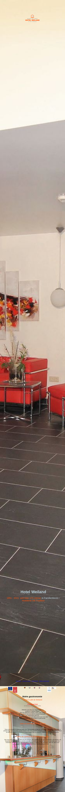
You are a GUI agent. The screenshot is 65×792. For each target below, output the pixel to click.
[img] (32, 336)
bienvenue (18, 681)
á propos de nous (26, 681)
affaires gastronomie (44, 681)
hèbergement (35, 681)
